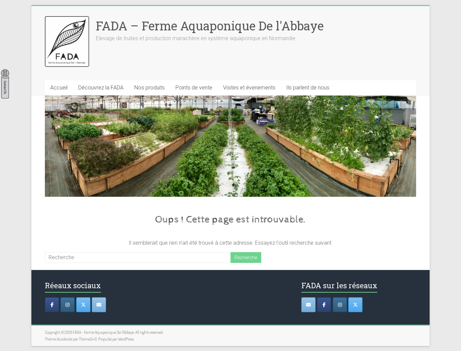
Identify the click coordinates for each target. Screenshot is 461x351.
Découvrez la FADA (101, 87)
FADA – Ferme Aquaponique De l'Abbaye (210, 26)
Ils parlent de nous (307, 87)
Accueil (58, 87)
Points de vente (193, 87)
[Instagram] (67, 304)
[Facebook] (52, 304)
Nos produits (149, 87)
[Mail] (99, 304)
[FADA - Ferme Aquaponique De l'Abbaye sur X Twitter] (355, 304)
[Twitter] (83, 304)
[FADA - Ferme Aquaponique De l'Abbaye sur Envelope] (308, 304)
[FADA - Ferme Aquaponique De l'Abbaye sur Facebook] (324, 304)
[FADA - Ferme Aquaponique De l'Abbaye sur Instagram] (340, 304)
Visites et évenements (249, 87)
